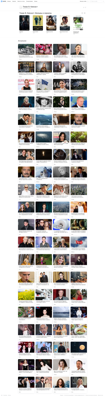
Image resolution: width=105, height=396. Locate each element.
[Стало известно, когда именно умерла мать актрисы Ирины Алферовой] (61, 245)
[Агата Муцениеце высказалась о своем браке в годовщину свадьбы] (26, 122)
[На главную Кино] (4, 1)
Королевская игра (64, 31)
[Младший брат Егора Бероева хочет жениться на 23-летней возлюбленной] (79, 210)
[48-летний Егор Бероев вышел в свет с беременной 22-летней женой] (26, 210)
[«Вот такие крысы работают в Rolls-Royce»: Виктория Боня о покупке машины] (79, 52)
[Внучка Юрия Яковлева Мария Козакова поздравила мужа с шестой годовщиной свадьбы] (61, 87)
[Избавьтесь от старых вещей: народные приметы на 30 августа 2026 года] (26, 69)
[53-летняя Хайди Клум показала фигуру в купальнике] (61, 262)
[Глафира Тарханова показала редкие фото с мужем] (44, 69)
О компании (5, 395)
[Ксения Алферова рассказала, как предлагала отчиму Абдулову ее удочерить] (79, 69)
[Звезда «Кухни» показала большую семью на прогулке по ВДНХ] (79, 262)
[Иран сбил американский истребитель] (44, 175)
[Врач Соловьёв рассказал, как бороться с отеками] (61, 367)
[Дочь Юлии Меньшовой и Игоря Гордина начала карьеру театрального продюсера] (26, 139)
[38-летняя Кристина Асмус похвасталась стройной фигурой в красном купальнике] (79, 297)
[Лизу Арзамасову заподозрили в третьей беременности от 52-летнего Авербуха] (44, 385)
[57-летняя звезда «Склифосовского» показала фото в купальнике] (79, 385)
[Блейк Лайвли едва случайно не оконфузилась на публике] (26, 262)
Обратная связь (100, 395)
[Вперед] (85, 13)
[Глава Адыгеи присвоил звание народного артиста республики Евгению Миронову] (79, 367)
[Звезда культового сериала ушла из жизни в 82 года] (44, 104)
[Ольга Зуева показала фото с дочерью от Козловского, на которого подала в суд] (44, 280)
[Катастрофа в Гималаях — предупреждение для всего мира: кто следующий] (26, 52)
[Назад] (82, 13)
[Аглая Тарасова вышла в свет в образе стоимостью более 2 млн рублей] (61, 385)
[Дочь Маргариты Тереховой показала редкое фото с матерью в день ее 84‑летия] (61, 52)
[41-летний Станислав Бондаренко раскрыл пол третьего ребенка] (44, 227)
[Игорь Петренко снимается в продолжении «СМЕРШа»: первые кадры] (61, 350)
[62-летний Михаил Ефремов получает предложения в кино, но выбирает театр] (61, 297)
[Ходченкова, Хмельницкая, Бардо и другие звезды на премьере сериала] (79, 315)
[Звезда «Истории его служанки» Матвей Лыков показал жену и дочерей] (44, 210)
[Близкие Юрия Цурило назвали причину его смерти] (79, 122)
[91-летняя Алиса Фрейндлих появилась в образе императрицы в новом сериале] (79, 157)
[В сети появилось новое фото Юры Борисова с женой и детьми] (26, 245)
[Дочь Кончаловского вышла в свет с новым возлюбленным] (44, 367)
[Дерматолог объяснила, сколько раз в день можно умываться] (61, 192)
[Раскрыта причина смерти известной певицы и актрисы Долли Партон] (26, 104)
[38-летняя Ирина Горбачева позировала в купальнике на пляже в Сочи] (26, 332)
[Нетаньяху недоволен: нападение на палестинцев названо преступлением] (44, 332)
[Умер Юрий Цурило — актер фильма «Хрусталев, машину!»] (26, 175)
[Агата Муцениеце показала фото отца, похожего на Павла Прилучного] (61, 280)
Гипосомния (35, 31)
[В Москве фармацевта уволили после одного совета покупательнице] (44, 297)
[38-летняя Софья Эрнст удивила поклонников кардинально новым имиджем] (26, 280)
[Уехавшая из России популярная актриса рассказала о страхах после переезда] (26, 87)
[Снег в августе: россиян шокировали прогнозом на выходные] (79, 192)
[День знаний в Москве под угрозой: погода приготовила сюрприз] (61, 104)
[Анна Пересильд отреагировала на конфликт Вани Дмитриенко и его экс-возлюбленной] (26, 157)
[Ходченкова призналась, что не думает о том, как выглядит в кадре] (26, 367)
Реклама (9, 395)
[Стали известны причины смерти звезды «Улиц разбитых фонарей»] (44, 157)
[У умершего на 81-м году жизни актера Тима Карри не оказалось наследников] (79, 175)
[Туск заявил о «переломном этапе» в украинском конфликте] (79, 104)
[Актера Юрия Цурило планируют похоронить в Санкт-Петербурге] (79, 227)
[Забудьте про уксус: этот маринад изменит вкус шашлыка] (79, 280)
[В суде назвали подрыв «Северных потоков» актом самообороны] (44, 139)
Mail (1, 395)
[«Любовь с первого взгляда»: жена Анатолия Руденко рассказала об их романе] (61, 69)
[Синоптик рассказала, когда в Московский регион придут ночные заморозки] (79, 87)
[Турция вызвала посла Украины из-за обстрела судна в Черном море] (79, 245)
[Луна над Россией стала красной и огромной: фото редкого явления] (79, 350)
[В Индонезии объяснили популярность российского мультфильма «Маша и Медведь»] (44, 262)
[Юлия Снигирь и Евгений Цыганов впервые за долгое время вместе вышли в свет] (26, 350)
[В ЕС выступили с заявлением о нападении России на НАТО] (44, 87)
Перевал (21, 31)
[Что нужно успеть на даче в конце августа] (26, 315)
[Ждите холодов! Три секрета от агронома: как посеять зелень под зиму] (79, 139)
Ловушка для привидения (76, 32)
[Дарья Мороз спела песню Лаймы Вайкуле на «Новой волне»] (26, 192)
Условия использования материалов (91, 395)
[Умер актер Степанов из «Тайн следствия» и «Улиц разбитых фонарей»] (44, 192)
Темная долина (49, 31)
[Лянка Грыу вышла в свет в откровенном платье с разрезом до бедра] (44, 315)
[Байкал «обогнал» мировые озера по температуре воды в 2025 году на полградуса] (61, 315)
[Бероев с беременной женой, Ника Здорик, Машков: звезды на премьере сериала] (44, 350)
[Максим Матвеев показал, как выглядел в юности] (26, 227)
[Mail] (1, 1)
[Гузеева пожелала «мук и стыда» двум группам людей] (61, 139)
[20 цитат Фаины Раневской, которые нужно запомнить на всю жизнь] (61, 175)
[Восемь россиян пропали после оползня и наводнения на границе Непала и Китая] (61, 210)
